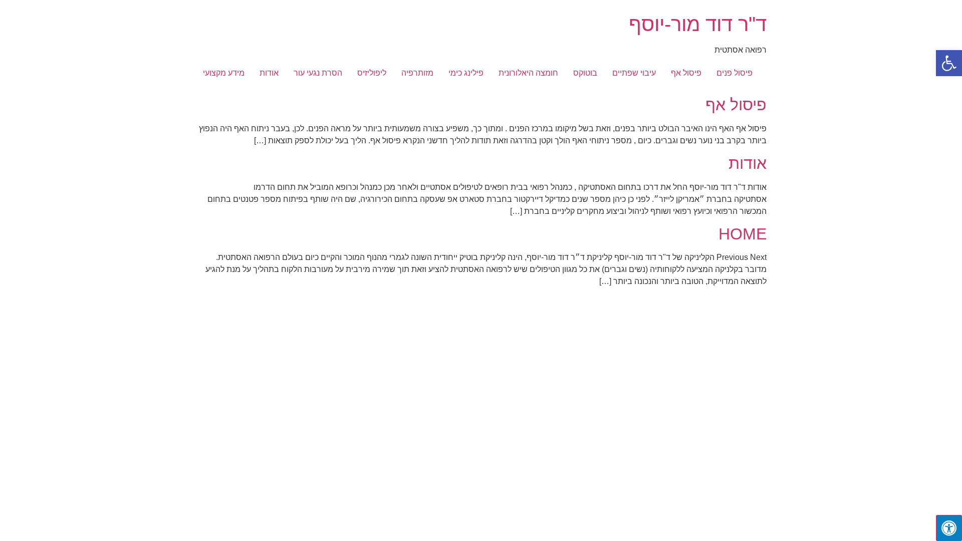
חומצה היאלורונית (528, 73)
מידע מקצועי (224, 73)
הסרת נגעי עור (318, 73)
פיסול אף (686, 73)
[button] (949, 63)
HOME (742, 234)
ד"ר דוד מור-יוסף (698, 24)
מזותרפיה (417, 73)
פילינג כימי (466, 73)
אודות (269, 73)
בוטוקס (585, 73)
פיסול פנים (734, 73)
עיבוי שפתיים (634, 73)
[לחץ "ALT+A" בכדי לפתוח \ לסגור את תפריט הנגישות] (949, 528)
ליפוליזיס (371, 73)
